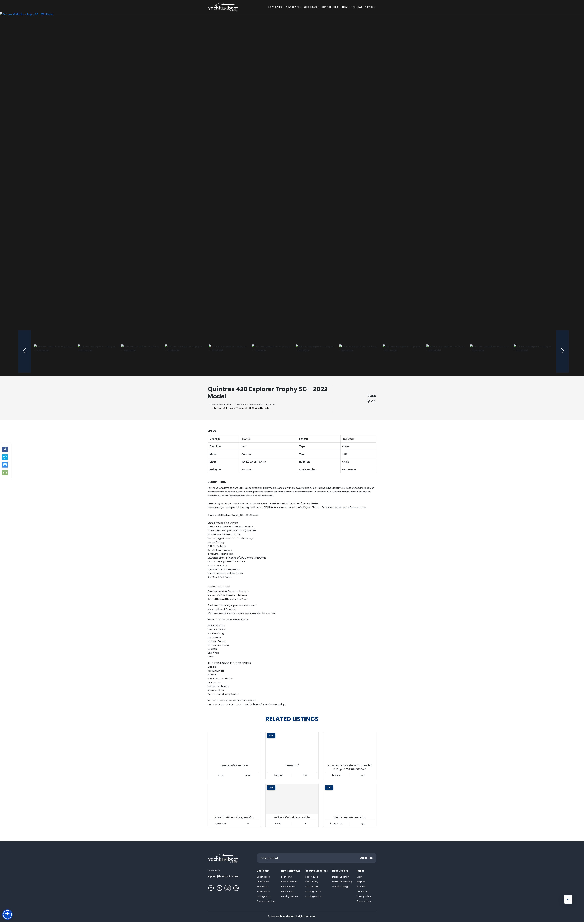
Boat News (286, 876)
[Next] (562, 351)
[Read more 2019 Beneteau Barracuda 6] (349, 799)
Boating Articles (289, 896)
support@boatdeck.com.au (223, 876)
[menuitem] (283, 7)
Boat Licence (312, 886)
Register (361, 881)
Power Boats (256, 404)
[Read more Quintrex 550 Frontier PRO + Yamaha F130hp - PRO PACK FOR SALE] (349, 747)
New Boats (240, 404)
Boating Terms (313, 891)
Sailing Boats (264, 896)
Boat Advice (311, 876)
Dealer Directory (340, 876)
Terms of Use (364, 901)
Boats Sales (225, 404)
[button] (5, 449)
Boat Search (263, 876)
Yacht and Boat (285, 916)
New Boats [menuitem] (292, 7)
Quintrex (270, 404)
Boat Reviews (288, 886)
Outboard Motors (266, 901)
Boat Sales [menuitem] (275, 7)
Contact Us (363, 891)
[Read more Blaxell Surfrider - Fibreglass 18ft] (234, 799)
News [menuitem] (345, 7)
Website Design (340, 886)
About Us (361, 886)
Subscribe (366, 858)
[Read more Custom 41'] (292, 747)
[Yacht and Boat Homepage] (223, 7)
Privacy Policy (364, 896)
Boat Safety (311, 881)
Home (213, 404)
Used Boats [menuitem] (311, 7)
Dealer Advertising (342, 881)
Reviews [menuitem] (358, 7)
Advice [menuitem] (369, 7)
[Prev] (24, 351)
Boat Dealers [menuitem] (330, 7)
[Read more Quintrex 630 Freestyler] (234, 747)
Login (359, 876)
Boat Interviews (289, 881)
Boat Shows (287, 891)
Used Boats (263, 881)
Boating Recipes (314, 896)
